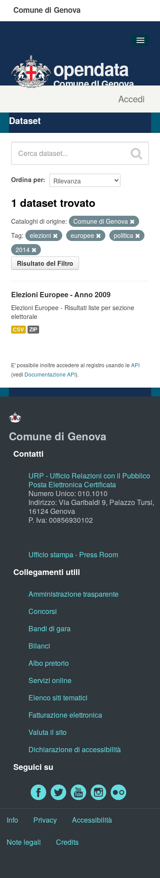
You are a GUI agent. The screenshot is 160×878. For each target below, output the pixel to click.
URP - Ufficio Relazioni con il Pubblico (89, 475)
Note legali (24, 842)
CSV (18, 329)
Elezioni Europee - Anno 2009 (61, 294)
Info (12, 820)
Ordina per (27, 179)
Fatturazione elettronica (65, 715)
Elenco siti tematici (58, 697)
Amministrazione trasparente (73, 594)
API (135, 365)
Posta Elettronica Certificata (72, 484)
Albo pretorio (48, 663)
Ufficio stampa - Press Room (73, 554)
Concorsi (42, 611)
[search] (136, 153)
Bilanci (39, 646)
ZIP (33, 329)
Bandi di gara (49, 628)
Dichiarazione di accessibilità (74, 749)
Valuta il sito (47, 732)
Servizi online (50, 680)
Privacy (45, 820)
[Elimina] (132, 221)
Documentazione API (50, 374)
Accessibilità (92, 820)
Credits (67, 842)
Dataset (25, 120)
